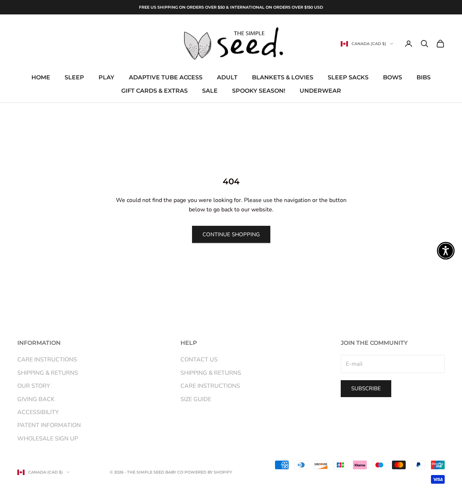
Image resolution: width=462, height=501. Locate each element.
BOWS (392, 77)
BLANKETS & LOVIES (282, 77)
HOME (40, 77)
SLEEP (74, 77)
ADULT (227, 77)
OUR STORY (33, 386)
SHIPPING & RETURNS (47, 373)
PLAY (106, 77)
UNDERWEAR (320, 90)
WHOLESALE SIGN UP (47, 439)
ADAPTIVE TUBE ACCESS (165, 77)
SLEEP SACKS (348, 77)
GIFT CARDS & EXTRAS (154, 90)
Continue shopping (231, 234)
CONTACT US (199, 360)
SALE (210, 90)
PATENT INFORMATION (49, 425)
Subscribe (366, 388)
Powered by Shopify (208, 472)
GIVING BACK (36, 399)
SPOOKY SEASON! (258, 90)
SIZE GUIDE (195, 399)
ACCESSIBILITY (38, 412)
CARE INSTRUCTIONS (47, 360)
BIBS (424, 77)
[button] (446, 251)
